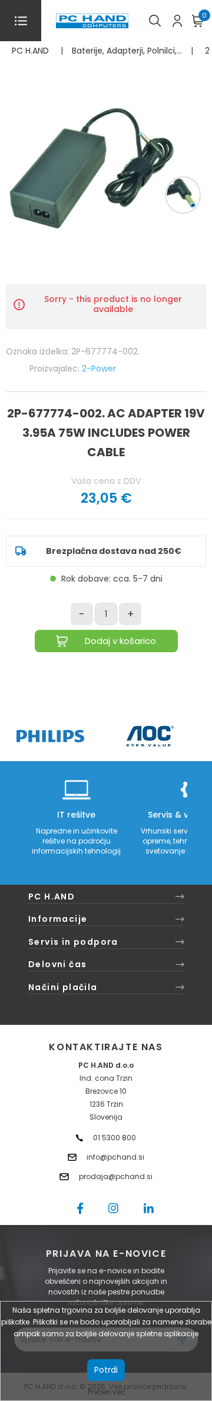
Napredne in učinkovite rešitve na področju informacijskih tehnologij (76, 841)
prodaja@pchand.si (116, 1176)
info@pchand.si (115, 1157)
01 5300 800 (114, 1138)
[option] (50, 736)
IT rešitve (76, 815)
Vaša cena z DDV (106, 481)
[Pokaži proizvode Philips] (50, 736)
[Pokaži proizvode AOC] (150, 736)
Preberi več (106, 1392)
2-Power (99, 368)
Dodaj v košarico (120, 641)
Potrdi (106, 1370)
